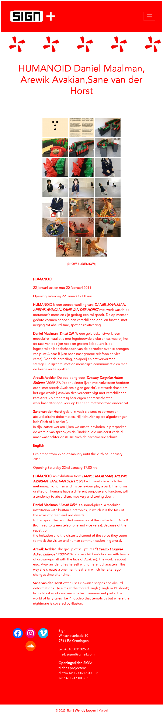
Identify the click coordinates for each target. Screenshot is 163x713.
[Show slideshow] (81, 264)
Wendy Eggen (85, 710)
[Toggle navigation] (149, 16)
